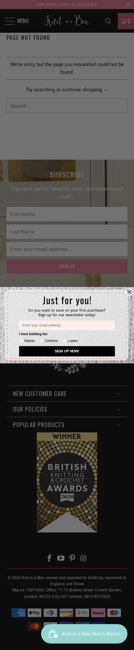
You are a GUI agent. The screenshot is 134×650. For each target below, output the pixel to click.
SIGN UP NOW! (67, 351)
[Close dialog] (129, 291)
